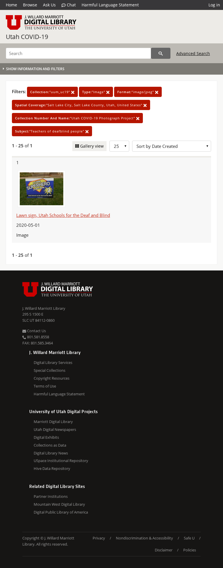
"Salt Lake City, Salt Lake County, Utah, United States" (79, 105)
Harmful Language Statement (110, 5)
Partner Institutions (51, 496)
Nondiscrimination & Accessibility (144, 538)
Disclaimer (163, 550)
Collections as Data (50, 445)
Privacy (99, 538)
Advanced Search (193, 53)
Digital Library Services (53, 362)
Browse (30, 5)
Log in (214, 5)
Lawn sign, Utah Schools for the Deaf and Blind (63, 215)
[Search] (160, 53)
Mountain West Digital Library (59, 504)
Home (11, 5)
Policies (189, 550)
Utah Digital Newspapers (55, 429)
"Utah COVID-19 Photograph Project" (75, 118)
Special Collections (49, 370)
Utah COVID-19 (27, 37)
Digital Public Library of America (61, 512)
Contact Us (36, 330)
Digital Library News (51, 453)
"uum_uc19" (50, 92)
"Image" (94, 92)
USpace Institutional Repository (61, 460)
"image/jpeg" (136, 92)
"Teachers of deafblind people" (50, 131)
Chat (71, 5)
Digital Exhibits (46, 437)
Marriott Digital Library (53, 421)
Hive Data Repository (52, 468)
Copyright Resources (51, 378)
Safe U (189, 538)
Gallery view (91, 146)
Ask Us (49, 5)
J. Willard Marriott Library (43, 308)
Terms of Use (45, 386)
